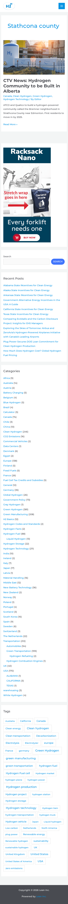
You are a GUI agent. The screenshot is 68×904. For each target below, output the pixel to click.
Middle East (10, 582)
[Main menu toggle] (62, 6)
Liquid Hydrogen (16, 539)
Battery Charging (13, 392)
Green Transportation (18, 651)
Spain (6, 621)
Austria (7, 388)
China (6, 427)
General (7, 485)
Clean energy (13, 728)
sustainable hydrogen (16, 847)
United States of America (18, 861)
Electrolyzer (31, 743)
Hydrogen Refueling (21, 656)
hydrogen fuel (48, 765)
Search (7, 256)
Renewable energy (34, 834)
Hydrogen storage (16, 801)
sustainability (41, 841)
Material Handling (13, 578)
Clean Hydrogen (22, 96)
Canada (7, 96)
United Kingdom (15, 854)
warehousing (10, 690)
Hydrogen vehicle (16, 821)
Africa (6, 378)
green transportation (19, 765)
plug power (11, 834)
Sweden (8, 626)
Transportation (11, 641)
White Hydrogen (13, 695)
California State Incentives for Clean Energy (28, 309)
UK (5, 666)
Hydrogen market (45, 773)
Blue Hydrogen (12, 402)
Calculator (9, 412)
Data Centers (10, 446)
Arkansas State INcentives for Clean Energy (28, 295)
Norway (7, 597)
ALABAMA (12, 676)
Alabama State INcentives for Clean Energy (27, 285)
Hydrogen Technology (16, 99)
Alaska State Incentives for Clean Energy (26, 290)
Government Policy (14, 500)
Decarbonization (46, 735)
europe (48, 742)
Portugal (8, 607)
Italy (5, 563)
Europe (7, 461)
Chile (6, 422)
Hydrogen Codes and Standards (21, 524)
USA (5, 671)
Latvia (6, 573)
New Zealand (10, 592)
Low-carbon (11, 828)
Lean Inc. (41, 896)
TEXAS (10, 685)
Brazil (6, 407)
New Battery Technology (17, 587)
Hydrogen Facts (12, 529)
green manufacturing (21, 758)
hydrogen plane (13, 780)
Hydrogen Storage (13, 543)
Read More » (10, 124)
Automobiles (13, 646)
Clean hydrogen (38, 728)
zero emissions (14, 868)
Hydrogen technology (21, 808)
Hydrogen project (16, 794)
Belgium (8, 397)
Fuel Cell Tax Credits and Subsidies (23, 480)
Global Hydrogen (13, 495)
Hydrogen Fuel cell (18, 773)
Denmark (8, 451)
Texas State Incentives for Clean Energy (25, 314)
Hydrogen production (21, 786)
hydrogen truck (47, 815)
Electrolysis (12, 742)
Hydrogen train (50, 808)
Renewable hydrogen (16, 841)
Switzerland (10, 631)
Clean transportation (18, 735)
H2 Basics (8, 519)
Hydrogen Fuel (11, 534)
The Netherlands (12, 636)
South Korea (10, 616)
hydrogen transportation (19, 815)
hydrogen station (41, 794)
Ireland (7, 558)
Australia (8, 383)
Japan (6, 568)
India (6, 553)
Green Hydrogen (42, 96)
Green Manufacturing (15, 514)
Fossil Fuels (9, 470)
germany (24, 750)
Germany (8, 490)
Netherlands (29, 828)
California (25, 721)
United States (39, 854)
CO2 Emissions (11, 436)
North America (49, 828)
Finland (7, 465)
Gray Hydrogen (12, 504)
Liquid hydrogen (52, 821)
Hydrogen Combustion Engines (24, 661)
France (7, 475)
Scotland (8, 612)
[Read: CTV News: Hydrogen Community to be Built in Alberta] (34, 57)
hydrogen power (36, 780)
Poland (7, 602)
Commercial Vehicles (15, 441)
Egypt (6, 456)
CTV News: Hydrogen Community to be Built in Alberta (31, 86)
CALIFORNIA (13, 680)
